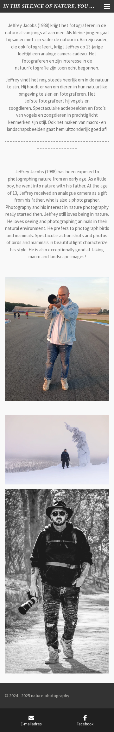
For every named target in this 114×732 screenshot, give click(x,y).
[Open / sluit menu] (107, 6)
